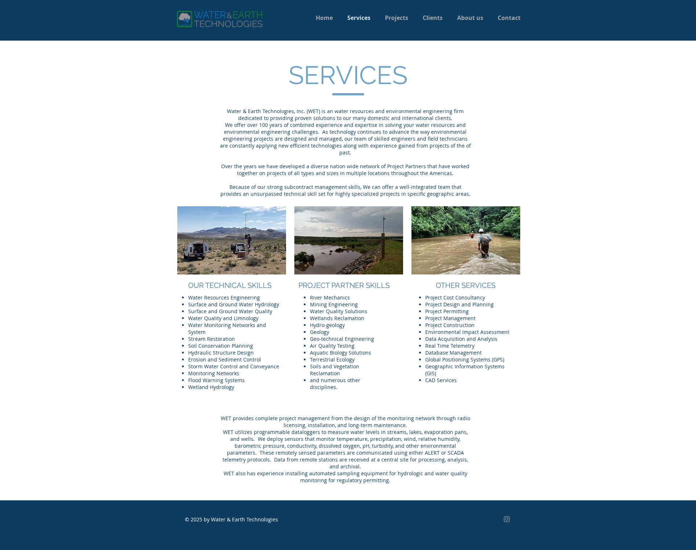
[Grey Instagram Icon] (507, 519)
